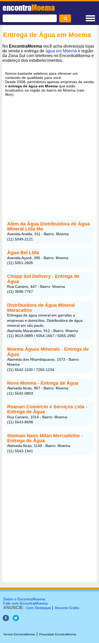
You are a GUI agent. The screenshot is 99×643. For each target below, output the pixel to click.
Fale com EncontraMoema (25, 603)
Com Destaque (38, 608)
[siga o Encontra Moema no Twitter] (16, 619)
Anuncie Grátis (67, 608)
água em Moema (61, 51)
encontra (29, 8)
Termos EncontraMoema (19, 634)
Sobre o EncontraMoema (24, 599)
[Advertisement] (49, 156)
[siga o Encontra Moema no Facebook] (6, 619)
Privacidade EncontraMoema (57, 634)
